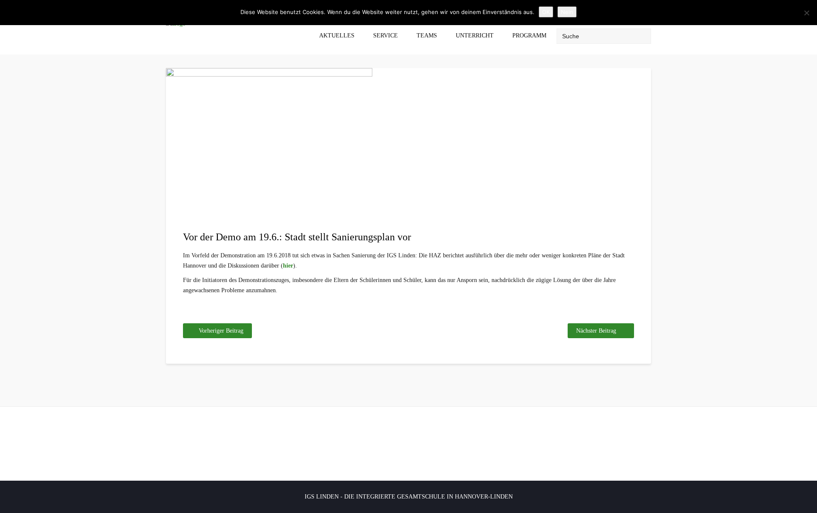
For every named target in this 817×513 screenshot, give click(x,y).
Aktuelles (336, 35)
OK (546, 12)
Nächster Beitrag (596, 331)
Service (385, 35)
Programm (529, 35)
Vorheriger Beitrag (221, 331)
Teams (427, 35)
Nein (567, 12)
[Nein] (806, 13)
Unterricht (475, 35)
